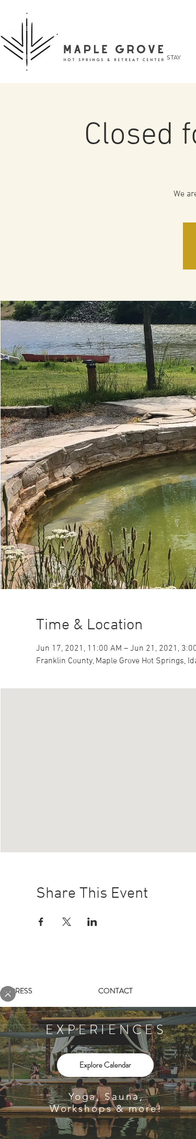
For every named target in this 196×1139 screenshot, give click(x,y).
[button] (8, 994)
